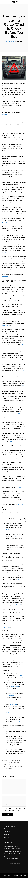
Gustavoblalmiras (10, 41)
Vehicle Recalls (14, 300)
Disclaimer (7, 831)
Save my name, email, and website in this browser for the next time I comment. (14, 809)
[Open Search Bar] (2, 2)
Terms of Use (7, 837)
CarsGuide (5, 114)
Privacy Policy (7, 834)
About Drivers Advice (9, 826)
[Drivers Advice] (14, 2)
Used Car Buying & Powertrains (12, 760)
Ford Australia (18, 680)
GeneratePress (22, 875)
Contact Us (7, 829)
